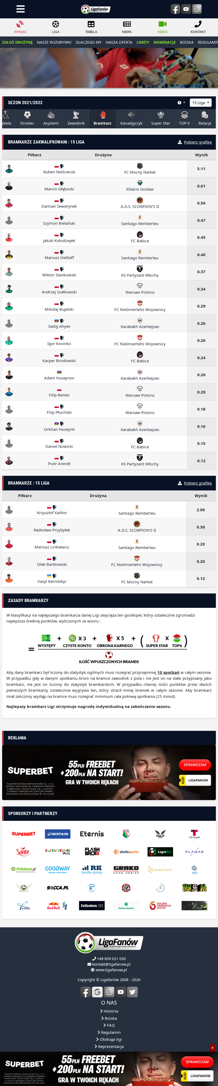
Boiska (110, 1025)
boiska (187, 42)
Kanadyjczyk (131, 123)
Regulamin (110, 1039)
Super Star (160, 123)
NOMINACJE (165, 42)
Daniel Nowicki (59, 446)
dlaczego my (89, 42)
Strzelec (27, 123)
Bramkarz (102, 123)
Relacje (205, 123)
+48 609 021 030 (111, 965)
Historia (110, 1018)
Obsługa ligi (110, 1046)
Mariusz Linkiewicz (52, 547)
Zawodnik (76, 123)
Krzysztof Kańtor (52, 512)
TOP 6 (184, 123)
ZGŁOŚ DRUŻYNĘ (17, 42)
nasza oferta (119, 42)
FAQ (110, 1032)
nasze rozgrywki (54, 42)
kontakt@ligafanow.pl (111, 971)
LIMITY (143, 42)
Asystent (50, 123)
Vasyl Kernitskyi (51, 581)
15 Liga (199, 102)
